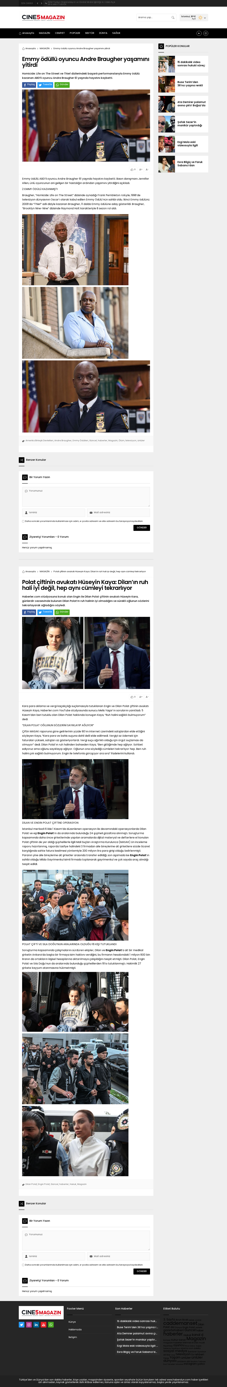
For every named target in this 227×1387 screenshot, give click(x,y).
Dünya (178, 1328)
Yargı (166, 1358)
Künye (72, 1322)
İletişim (73, 1337)
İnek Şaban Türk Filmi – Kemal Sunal (67, 3)
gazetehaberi (173, 1330)
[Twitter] (21, 1325)
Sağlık (198, 1346)
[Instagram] (29, 1325)
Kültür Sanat (178, 1340)
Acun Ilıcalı (182, 1320)
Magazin (113, 441)
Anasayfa (30, 48)
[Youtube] (43, 1325)
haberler (102, 441)
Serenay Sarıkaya (171, 1349)
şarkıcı (201, 1364)
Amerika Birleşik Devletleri (39, 441)
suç (173, 1355)
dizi (172, 1327)
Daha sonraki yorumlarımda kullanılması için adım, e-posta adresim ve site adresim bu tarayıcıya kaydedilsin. (84, 521)
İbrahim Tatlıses (198, 1362)
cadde (198, 1320)
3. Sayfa (169, 1319)
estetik (199, 1328)
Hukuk (73, 1184)
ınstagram (190, 1364)
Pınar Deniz (190, 1346)
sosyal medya (175, 1351)
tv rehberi (197, 1354)
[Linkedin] (36, 1325)
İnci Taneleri (169, 1364)
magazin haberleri (172, 1343)
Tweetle (47, 84)
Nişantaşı (168, 1346)
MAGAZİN (45, 48)
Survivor (192, 1352)
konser (167, 1340)
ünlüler (141, 441)
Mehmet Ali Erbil (190, 1343)
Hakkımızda (75, 1330)
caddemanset (180, 1323)
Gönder (64, 84)
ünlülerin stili (183, 1362)
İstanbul (179, 1364)
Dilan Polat (31, 1184)
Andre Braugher (63, 441)
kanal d (197, 1335)
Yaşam (175, 1357)
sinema (184, 1349)
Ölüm (121, 441)
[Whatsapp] (51, 1325)
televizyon (130, 441)
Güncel (93, 441)
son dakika (195, 1349)
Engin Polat (44, 1184)
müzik (202, 1343)
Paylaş (31, 84)
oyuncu (178, 1345)
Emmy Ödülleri (80, 441)
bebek (191, 1320)
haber (200, 1330)
